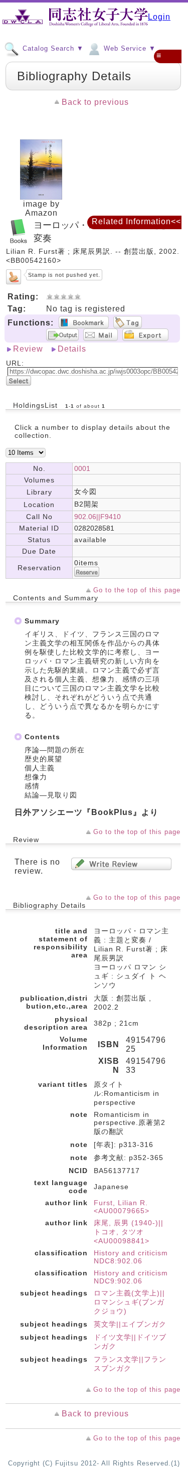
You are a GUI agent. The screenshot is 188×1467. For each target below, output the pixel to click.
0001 (82, 468)
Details (72, 349)
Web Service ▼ (128, 48)
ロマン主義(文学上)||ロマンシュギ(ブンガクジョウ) (129, 1302)
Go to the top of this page (136, 590)
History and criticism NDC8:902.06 (131, 1257)
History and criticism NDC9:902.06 (131, 1277)
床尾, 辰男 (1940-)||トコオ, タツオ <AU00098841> (128, 1232)
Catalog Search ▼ (52, 48)
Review (28, 349)
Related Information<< (136, 221)
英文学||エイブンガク (130, 1324)
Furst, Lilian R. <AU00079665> (121, 1207)
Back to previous (95, 102)
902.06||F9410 (97, 517)
